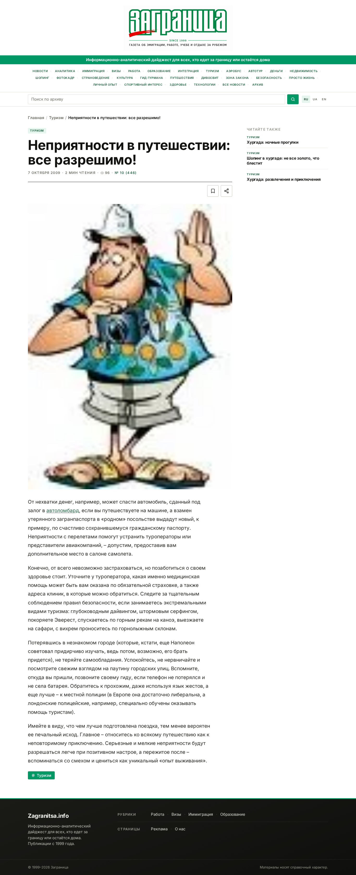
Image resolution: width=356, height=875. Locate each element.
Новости (40, 71)
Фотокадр (66, 78)
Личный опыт (105, 84)
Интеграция (188, 71)
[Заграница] (178, 28)
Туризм (212, 71)
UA (315, 99)
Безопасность (269, 78)
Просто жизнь (302, 78)
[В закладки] (213, 191)
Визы (116, 71)
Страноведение (96, 78)
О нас (180, 828)
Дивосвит (210, 78)
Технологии (205, 84)
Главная (36, 117)
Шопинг (42, 78)
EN (324, 99)
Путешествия (182, 78)
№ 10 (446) (126, 173)
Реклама (159, 828)
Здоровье (178, 84)
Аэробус (233, 71)
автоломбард (62, 510)
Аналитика (65, 71)
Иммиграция (93, 71)
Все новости (234, 84)
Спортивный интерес (143, 84)
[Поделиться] (226, 191)
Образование (159, 71)
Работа (134, 71)
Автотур (255, 71)
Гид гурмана (151, 78)
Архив (257, 84)
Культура (125, 78)
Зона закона (237, 78)
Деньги (276, 71)
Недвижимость (303, 71)
